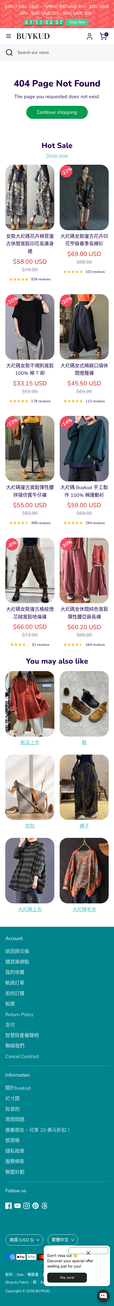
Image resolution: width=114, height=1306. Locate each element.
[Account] (89, 35)
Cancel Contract (22, 1056)
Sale (20, 1274)
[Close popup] (88, 1251)
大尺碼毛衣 (84, 909)
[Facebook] (8, 1206)
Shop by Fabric (17, 1282)
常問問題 (14, 1119)
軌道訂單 (14, 983)
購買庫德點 (17, 962)
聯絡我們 (14, 1046)
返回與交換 (17, 951)
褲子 (84, 826)
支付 (10, 1025)
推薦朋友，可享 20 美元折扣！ (38, 1130)
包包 (30, 826)
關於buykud (18, 1088)
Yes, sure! (67, 1277)
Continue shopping (57, 112)
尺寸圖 (12, 1098)
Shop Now (77, 22)
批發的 (12, 1109)
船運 (10, 1004)
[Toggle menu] (8, 36)
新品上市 (30, 742)
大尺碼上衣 (30, 909)
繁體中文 (60, 1240)
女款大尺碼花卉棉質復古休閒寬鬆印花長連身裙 (30, 244)
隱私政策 (14, 1151)
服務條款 (14, 1161)
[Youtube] (17, 1206)
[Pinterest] (35, 1206)
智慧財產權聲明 (22, 1035)
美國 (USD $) (22, 1240)
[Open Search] (9, 52)
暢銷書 (33, 1274)
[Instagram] (26, 1206)
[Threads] (44, 1206)
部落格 (12, 1140)
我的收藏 (14, 972)
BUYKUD (42, 1291)
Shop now (57, 155)
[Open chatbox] (103, 1296)
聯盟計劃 (14, 1172)
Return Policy (19, 1014)
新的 (9, 1274)
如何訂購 (14, 993)
